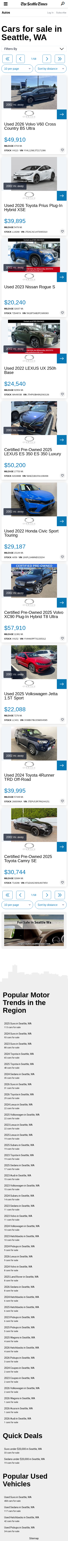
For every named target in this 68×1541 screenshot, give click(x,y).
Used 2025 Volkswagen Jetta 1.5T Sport (31, 696)
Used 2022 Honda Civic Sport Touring (31, 533)
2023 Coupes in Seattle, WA (19, 1380)
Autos (6, 12)
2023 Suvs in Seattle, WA (18, 1045)
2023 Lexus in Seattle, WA (18, 1126)
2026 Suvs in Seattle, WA (18, 1086)
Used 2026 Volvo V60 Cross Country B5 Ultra (30, 126)
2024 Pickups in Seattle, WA (19, 1248)
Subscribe (61, 12)
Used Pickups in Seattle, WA (19, 1529)
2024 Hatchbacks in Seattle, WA (21, 1299)
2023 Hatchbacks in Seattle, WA (21, 1238)
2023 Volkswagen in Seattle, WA (22, 1187)
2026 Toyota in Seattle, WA (19, 1096)
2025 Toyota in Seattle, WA (19, 1066)
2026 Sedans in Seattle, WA (19, 1289)
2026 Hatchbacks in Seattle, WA (21, 1349)
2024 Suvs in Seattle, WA (18, 1035)
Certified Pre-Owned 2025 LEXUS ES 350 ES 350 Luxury (32, 452)
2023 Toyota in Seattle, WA (19, 1157)
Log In (50, 12)
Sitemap (34, 1538)
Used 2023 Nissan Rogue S (29, 287)
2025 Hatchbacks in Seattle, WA (21, 1309)
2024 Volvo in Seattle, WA (18, 1268)
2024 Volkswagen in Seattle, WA (22, 1228)
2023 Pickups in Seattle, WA (19, 1319)
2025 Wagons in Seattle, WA (19, 1339)
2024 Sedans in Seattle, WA (19, 1076)
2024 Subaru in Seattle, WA (19, 1197)
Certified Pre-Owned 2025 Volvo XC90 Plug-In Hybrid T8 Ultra (33, 614)
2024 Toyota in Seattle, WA (19, 1056)
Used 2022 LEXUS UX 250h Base (30, 370)
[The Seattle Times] (34, 4)
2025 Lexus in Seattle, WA (18, 1137)
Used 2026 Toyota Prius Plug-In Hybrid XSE (33, 207)
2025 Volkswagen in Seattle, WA (22, 1116)
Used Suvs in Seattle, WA (18, 1499)
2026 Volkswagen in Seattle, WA (22, 1390)
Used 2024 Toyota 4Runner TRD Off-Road (29, 777)
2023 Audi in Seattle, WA (17, 1177)
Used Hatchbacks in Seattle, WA (21, 1519)
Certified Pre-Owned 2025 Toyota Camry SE (28, 859)
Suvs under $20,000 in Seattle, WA (23, 1451)
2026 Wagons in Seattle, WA (19, 1400)
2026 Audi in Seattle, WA (17, 1420)
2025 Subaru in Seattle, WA (19, 1147)
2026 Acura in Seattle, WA (18, 1410)
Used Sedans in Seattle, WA (19, 1509)
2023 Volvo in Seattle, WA (18, 1218)
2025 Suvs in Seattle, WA (18, 1025)
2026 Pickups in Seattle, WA (19, 1359)
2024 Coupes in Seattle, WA (19, 1370)
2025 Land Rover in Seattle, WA (21, 1278)
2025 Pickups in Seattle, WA (19, 1329)
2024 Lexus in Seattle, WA (18, 1106)
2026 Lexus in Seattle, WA (18, 1258)
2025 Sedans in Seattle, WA (19, 1167)
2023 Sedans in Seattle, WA (19, 1207)
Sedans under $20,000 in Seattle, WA (24, 1461)
